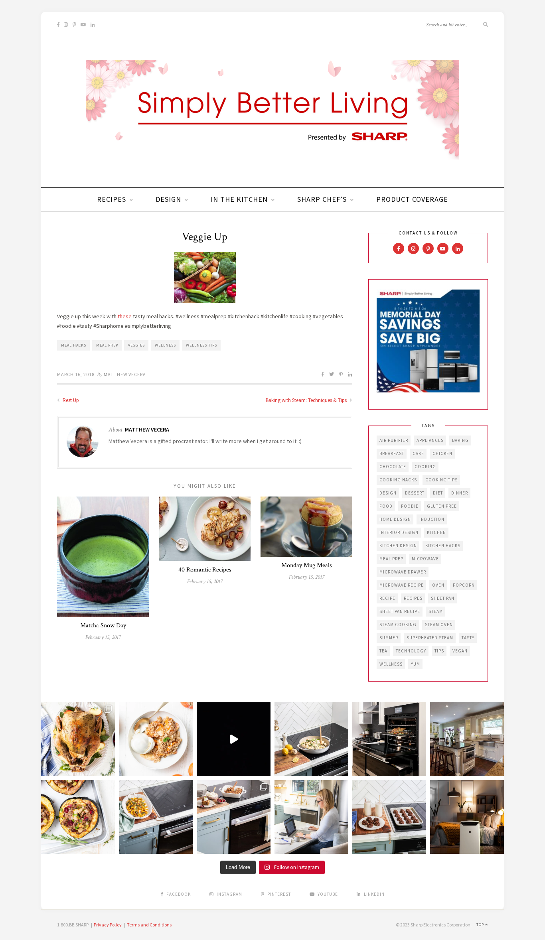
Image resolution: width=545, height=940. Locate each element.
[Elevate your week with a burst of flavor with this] (311, 739)
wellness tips (201, 345)
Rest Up (70, 400)
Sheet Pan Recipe (399, 611)
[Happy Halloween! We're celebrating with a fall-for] (156, 817)
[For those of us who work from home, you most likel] (311, 817)
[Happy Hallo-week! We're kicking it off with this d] (234, 817)
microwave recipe (401, 585)
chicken (442, 453)
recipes (413, 598)
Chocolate (392, 466)
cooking (425, 466)
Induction (431, 519)
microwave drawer (402, 572)
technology (411, 651)
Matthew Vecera (125, 374)
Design (168, 199)
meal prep (107, 345)
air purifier (393, 440)
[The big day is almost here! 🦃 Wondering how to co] (78, 739)
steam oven (439, 624)
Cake (418, 453)
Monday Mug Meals (306, 565)
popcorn (464, 585)
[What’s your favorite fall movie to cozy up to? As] (234, 739)
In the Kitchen (239, 199)
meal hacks (73, 345)
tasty (468, 637)
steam (435, 611)
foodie (410, 506)
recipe (387, 598)
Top (480, 924)
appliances (430, 440)
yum (415, 664)
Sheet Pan (442, 598)
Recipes (111, 199)
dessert (415, 493)
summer (388, 637)
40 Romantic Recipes (204, 570)
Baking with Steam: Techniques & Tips (307, 400)
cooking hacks (398, 480)
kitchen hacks (442, 545)
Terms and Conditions (149, 925)
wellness (165, 345)
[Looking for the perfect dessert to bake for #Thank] (156, 739)
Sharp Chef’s (322, 199)
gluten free (442, 506)
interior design (399, 532)
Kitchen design (398, 545)
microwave (425, 559)
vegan (460, 651)
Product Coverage (412, 199)
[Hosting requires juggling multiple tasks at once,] (389, 739)
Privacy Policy (108, 925)
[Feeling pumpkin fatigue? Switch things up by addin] (78, 817)
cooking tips (441, 480)
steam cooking (398, 624)
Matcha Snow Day (103, 625)
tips (439, 651)
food (386, 506)
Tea (383, 651)
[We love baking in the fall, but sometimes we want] (389, 817)
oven (438, 585)
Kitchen (436, 532)
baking (460, 440)
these (125, 316)
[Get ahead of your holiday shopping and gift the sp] (467, 817)
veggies (136, 345)
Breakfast (391, 453)
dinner (459, 493)
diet (438, 493)
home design (395, 519)
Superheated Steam (430, 637)
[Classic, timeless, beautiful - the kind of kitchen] (467, 739)
